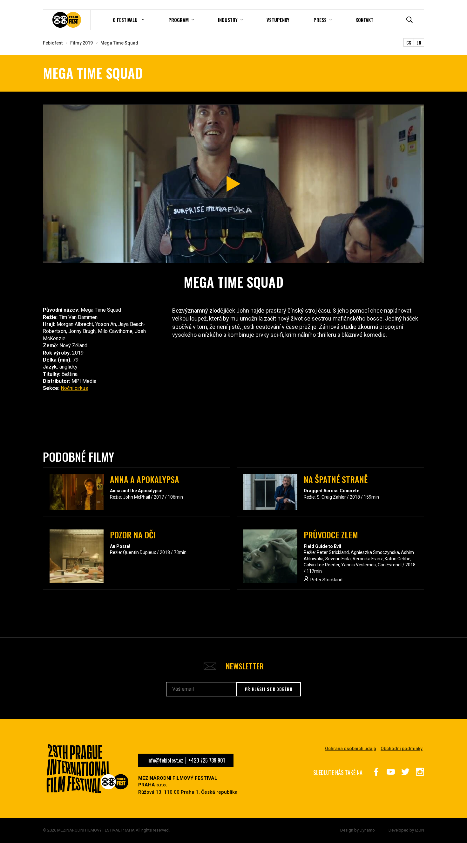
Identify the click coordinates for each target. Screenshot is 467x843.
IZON (419, 830)
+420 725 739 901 (206, 760)
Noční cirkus (74, 388)
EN (418, 42)
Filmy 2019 (81, 42)
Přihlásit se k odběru (269, 689)
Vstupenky (278, 19)
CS (408, 42)
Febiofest (53, 42)
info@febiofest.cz (165, 760)
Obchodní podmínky (402, 748)
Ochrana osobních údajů (350, 748)
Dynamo (367, 830)
